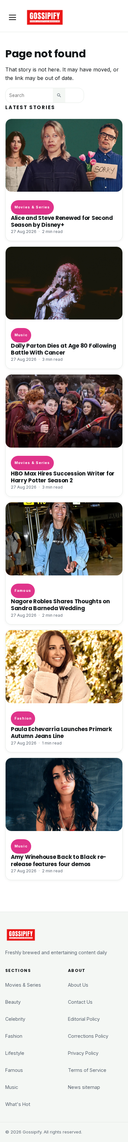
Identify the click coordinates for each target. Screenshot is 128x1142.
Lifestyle (14, 1053)
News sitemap (84, 1087)
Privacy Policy (83, 1053)
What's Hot (17, 1104)
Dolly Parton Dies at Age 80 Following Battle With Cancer (63, 349)
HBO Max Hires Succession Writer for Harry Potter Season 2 (63, 477)
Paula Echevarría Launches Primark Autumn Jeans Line (61, 733)
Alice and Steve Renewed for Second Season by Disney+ (62, 221)
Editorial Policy (84, 1019)
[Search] (59, 95)
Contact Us (80, 1002)
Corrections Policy (88, 1036)
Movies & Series (32, 207)
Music (20, 335)
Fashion (23, 718)
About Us (78, 985)
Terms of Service (87, 1070)
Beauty (13, 1002)
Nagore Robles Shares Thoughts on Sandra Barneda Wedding (60, 605)
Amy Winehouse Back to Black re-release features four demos (58, 860)
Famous (22, 590)
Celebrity (15, 1019)
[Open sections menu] (12, 17)
